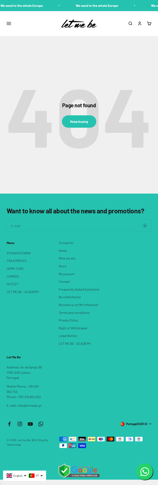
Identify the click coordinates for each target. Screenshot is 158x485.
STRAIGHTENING (19, 253)
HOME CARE (15, 268)
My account (67, 274)
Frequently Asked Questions (79, 289)
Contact (64, 281)
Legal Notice (68, 336)
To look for (66, 243)
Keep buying (79, 121)
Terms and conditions (74, 312)
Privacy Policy (68, 320)
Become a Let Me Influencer (79, 305)
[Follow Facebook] (9, 424)
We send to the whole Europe (93, 5)
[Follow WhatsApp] (41, 424)
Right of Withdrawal (73, 328)
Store (63, 266)
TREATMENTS (17, 261)
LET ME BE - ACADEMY (23, 292)
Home (63, 250)
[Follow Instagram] (20, 424)
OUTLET (12, 284)
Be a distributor (70, 297)
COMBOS (13, 276)
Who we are (67, 258)
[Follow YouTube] (30, 424)
